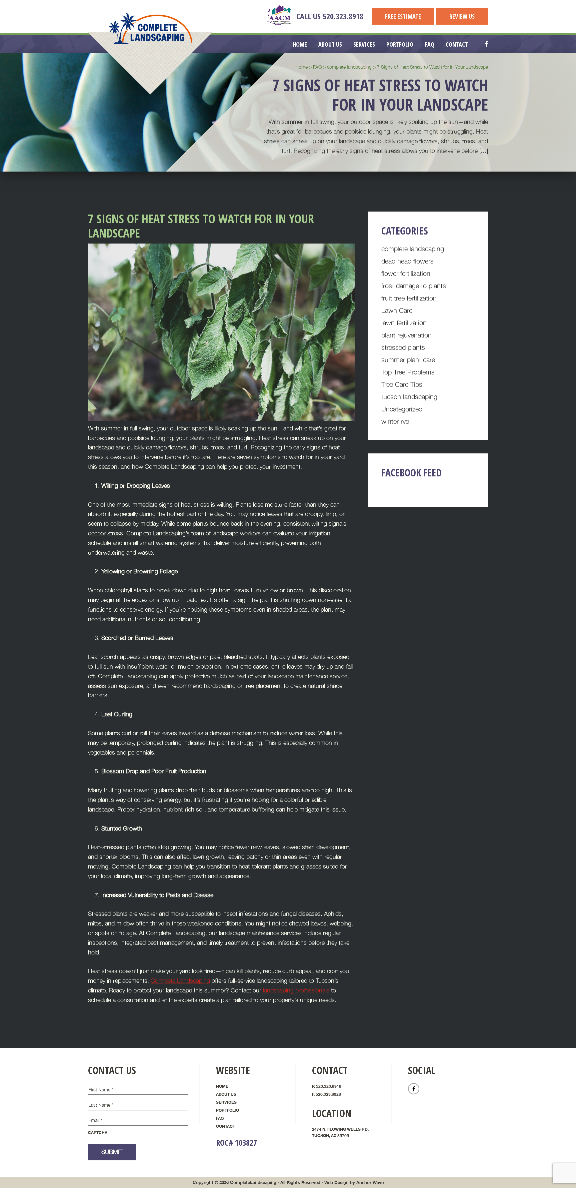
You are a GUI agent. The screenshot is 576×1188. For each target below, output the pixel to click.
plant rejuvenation (406, 335)
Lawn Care (396, 310)
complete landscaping (412, 249)
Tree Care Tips (401, 384)
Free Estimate (403, 16)
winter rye (395, 421)
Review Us (462, 16)
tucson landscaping (409, 396)
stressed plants (403, 347)
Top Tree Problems (408, 372)
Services (226, 1102)
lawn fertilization (404, 322)
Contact (225, 1126)
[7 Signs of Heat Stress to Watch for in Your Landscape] (221, 418)
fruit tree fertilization (409, 298)
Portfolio (227, 1110)
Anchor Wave (370, 1182)
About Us (226, 1094)
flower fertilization (405, 273)
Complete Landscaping (150, 29)
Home (222, 1086)
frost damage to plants (413, 286)
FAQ (220, 1118)
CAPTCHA (97, 1132)
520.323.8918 (343, 16)
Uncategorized (401, 409)
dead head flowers (407, 261)
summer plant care (408, 359)
